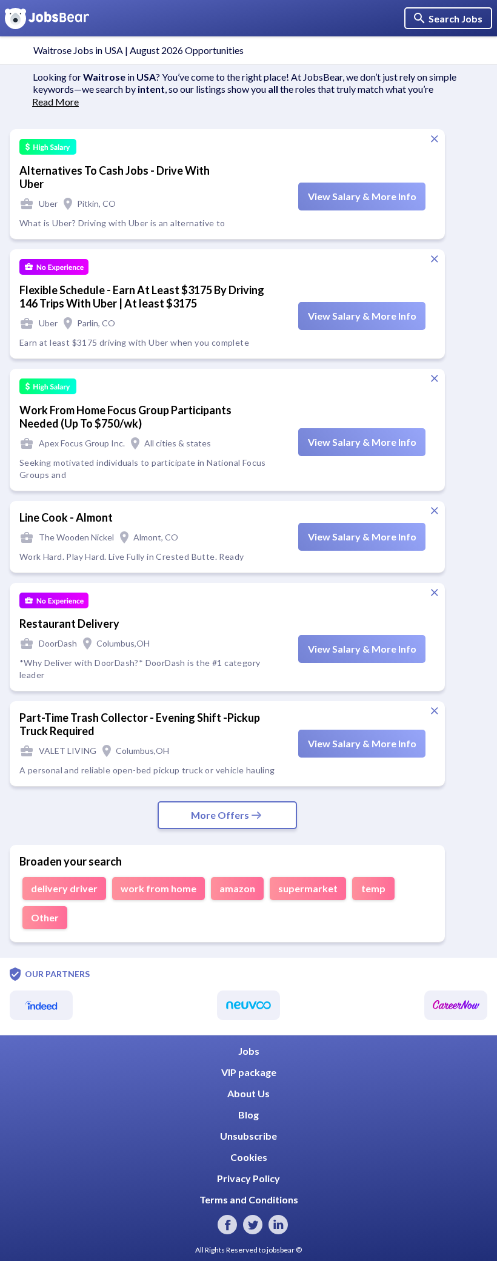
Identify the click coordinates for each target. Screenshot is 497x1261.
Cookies (248, 1157)
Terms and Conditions (248, 1199)
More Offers (220, 815)
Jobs (248, 1051)
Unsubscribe (248, 1136)
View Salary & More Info (362, 196)
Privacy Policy (248, 1178)
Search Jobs (455, 18)
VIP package (248, 1072)
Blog (248, 1114)
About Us (248, 1093)
